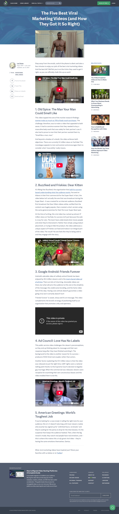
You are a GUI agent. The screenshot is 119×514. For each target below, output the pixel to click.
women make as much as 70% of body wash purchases (55, 120)
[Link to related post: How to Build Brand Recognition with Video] (100, 120)
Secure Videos (74, 477)
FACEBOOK (105, 475)
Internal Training (75, 480)
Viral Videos (19, 74)
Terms (95, 510)
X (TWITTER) (106, 477)
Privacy (86, 510)
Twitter (59, 453)
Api (79, 510)
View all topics (37, 3)
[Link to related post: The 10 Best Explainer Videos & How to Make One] (100, 70)
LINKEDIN (105, 480)
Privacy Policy (81, 501)
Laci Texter (20, 63)
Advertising (19, 72)
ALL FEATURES (73, 483)
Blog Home (14, 3)
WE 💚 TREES (92, 477)
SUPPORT (91, 480)
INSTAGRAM (105, 483)
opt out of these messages (94, 501)
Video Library (24, 3)
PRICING (71, 475)
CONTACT (91, 483)
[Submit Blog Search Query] (60, 3)
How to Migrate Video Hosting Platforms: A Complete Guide (42, 472)
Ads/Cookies (105, 510)
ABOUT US (91, 475)
